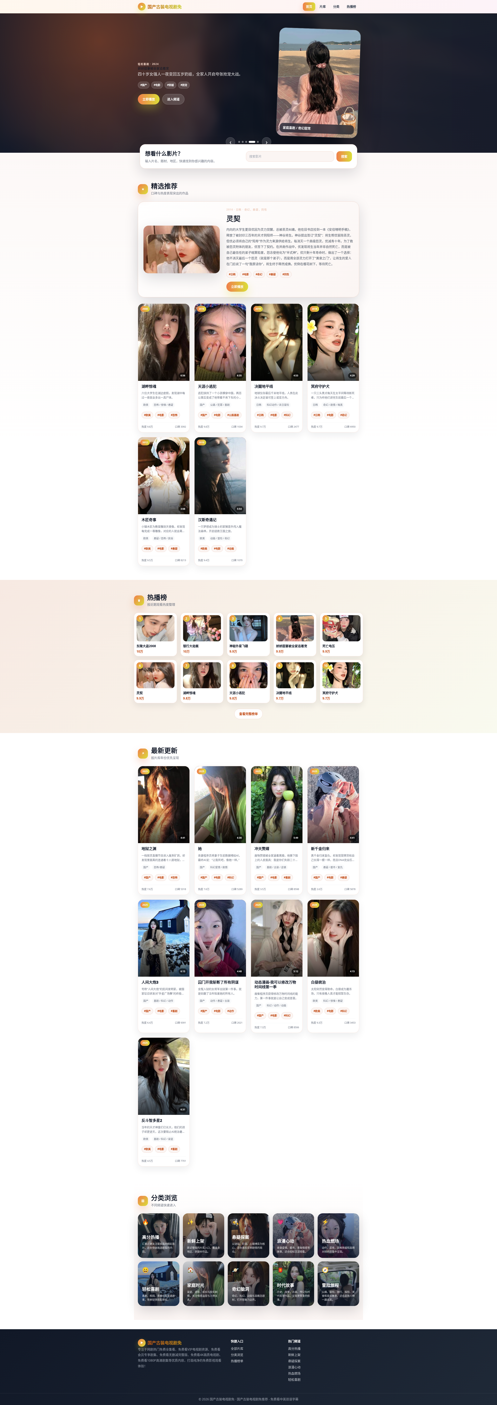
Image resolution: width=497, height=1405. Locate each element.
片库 (323, 6)
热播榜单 (237, 1361)
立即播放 (148, 103)
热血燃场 (294, 1373)
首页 (309, 6)
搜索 (344, 156)
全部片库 (237, 1348)
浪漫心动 (294, 1367)
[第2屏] (243, 142)
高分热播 (294, 1348)
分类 (336, 6)
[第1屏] (239, 142)
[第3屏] (246, 142)
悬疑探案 (294, 1361)
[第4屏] (250, 142)
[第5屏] (255, 142)
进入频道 (173, 103)
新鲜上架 (294, 1355)
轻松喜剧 (294, 1379)
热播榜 (351, 6)
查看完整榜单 (248, 714)
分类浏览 (237, 1355)
